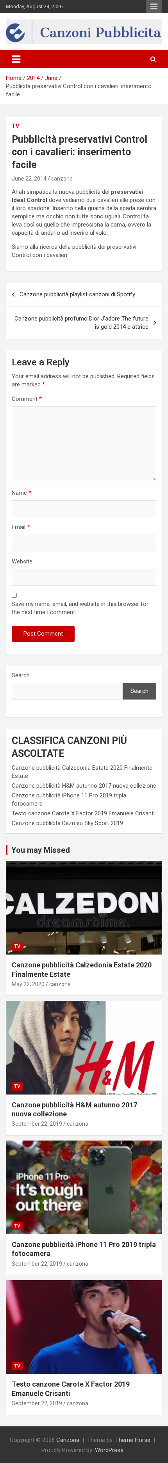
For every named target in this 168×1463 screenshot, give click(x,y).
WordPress (109, 1450)
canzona (62, 178)
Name (21, 492)
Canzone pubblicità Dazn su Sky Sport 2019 (67, 823)
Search (21, 675)
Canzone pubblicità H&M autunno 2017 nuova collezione (84, 785)
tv (15, 126)
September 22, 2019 (37, 1124)
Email (21, 527)
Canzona (67, 1440)
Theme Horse (132, 1440)
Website (22, 561)
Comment (27, 398)
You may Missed (40, 850)
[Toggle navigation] (16, 59)
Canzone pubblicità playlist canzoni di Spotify (77, 294)
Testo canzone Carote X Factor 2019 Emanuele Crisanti (83, 813)
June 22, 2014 (29, 178)
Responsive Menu (154, 6)
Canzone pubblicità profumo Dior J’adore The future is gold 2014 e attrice (81, 322)
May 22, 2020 (28, 984)
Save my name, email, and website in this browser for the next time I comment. (80, 608)
